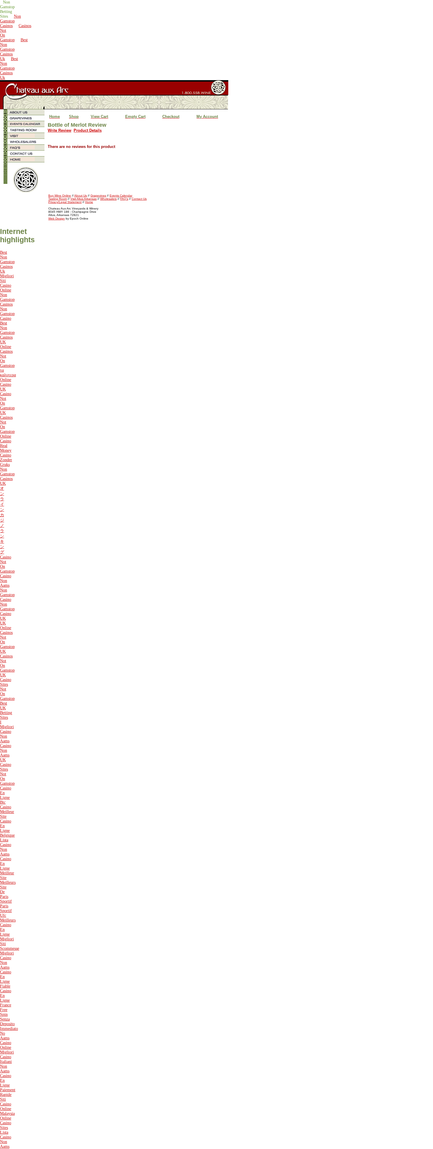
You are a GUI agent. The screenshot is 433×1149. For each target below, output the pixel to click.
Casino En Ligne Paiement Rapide (7, 1085)
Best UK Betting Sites (6, 710)
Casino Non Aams (5, 581)
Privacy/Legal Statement (65, 202)
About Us (80, 195)
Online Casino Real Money (5, 443)
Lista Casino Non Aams (5, 847)
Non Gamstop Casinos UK (7, 476)
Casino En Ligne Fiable (5, 979)
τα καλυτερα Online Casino (8, 377)
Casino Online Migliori (7, 1047)
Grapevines (98, 195)
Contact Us (139, 198)
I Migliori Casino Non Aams (7, 731)
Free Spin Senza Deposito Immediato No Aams (9, 1024)
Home (89, 202)
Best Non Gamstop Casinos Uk (14, 49)
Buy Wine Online (59, 195)
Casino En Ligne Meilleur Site (7, 868)
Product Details (88, 130)
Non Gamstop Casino (7, 314)
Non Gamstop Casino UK (7, 611)
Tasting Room (57, 198)
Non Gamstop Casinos (10, 21)
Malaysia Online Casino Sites (7, 1120)
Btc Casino (5, 804)
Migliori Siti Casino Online (7, 283)
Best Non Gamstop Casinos (7, 330)
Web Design (56, 218)
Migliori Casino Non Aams (7, 960)
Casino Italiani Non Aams (6, 1064)
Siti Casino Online (5, 1104)
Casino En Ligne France (5, 998)
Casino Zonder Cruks (6, 460)
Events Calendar (121, 195)
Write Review (59, 130)
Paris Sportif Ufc (6, 911)
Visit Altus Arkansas (83, 198)
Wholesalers (108, 198)
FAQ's (124, 198)
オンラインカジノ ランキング (2, 520)
